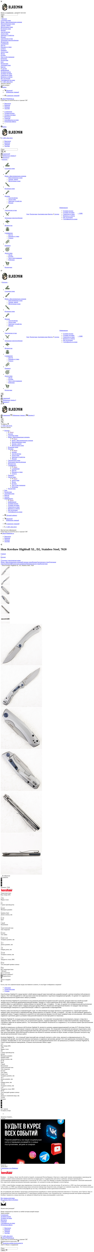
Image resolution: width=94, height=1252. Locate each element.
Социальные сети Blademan (9, 1168)
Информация (12, 502)
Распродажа (44, 564)
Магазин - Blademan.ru (8, 1246)
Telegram (7, 107)
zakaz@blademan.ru (8, 98)
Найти (3, 1250)
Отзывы (6, 991)
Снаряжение (16, 468)
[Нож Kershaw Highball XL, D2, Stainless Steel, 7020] (21, 665)
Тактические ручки (43, 562)
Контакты (4, 1220)
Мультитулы (15, 564)
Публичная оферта (6, 1225)
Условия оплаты (6, 1216)
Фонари (14, 452)
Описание (7, 987)
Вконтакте (7, 103)
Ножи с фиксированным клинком (22, 440)
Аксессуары (15, 480)
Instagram (7, 105)
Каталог (10, 434)
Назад (12, 432)
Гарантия (4, 1221)
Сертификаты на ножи (8, 1223)
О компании (4, 1215)
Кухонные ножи (27, 562)
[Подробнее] (1, 1170)
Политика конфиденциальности (13, 1243)
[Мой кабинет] (1, 396)
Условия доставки (6, 1218)
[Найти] (2, 17)
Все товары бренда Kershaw (9, 1200)
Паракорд (30, 564)
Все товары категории (8, 1198)
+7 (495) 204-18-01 (7, 82)
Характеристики (9, 989)
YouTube (7, 108)
